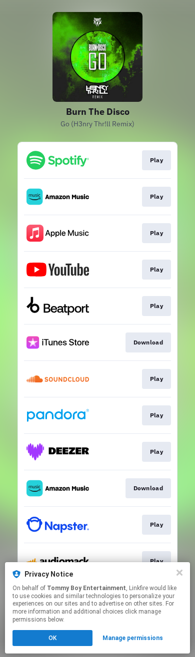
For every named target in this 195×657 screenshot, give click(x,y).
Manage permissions (132, 638)
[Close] (180, 573)
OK (52, 638)
